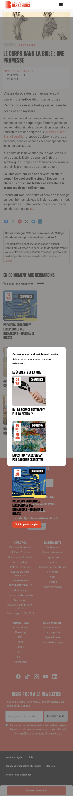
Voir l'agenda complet (26, 524)
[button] (62, 5)
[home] (19, 4)
